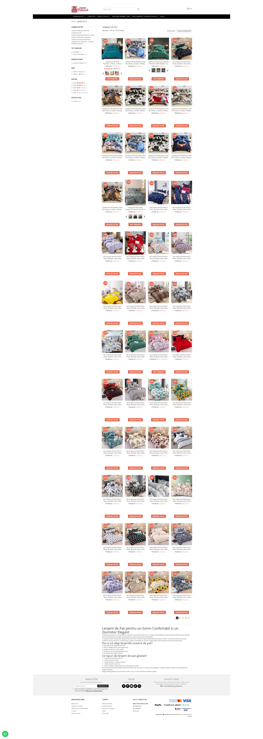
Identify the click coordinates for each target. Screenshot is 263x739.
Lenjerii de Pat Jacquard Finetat (80, 39)
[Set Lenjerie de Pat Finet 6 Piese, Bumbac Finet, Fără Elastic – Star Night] (158, 192)
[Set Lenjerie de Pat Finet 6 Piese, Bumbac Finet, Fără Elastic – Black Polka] (112, 389)
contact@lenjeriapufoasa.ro (173, 686)
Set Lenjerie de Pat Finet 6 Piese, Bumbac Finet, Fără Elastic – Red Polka (182, 356)
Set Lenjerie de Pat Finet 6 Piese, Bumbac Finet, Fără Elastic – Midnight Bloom (182, 596)
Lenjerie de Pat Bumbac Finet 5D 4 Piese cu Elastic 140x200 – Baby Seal (112, 156)
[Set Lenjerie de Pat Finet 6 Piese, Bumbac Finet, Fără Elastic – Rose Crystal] (181, 243)
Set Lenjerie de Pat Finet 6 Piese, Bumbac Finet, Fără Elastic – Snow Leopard (135, 404)
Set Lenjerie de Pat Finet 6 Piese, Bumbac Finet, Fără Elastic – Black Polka (112, 404)
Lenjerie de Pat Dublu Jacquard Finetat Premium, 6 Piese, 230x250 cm (135, 208)
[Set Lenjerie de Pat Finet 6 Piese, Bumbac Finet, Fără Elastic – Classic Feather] (112, 486)
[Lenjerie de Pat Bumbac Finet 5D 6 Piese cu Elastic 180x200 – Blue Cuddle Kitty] (135, 48)
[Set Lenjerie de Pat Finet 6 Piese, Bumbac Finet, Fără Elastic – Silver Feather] (181, 292)
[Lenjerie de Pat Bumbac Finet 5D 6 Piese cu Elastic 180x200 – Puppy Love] (158, 96)
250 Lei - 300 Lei (78, 74)
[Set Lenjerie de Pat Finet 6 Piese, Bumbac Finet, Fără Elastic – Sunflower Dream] (181, 390)
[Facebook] (124, 686)
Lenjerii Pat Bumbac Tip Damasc (81, 37)
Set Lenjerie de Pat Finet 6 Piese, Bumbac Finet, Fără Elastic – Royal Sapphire (112, 452)
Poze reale (105, 713)
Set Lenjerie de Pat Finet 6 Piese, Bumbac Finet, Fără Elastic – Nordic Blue (182, 452)
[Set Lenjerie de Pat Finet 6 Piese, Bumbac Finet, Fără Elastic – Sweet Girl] (181, 192)
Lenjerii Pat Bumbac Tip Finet (80, 31)
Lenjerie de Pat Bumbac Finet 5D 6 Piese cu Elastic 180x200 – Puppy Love (158, 110)
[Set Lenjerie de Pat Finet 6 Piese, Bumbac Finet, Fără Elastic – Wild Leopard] (158, 292)
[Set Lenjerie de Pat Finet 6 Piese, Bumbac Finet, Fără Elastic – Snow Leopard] (135, 390)
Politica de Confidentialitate (93, 691)
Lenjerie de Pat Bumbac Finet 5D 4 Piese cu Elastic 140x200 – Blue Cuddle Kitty (135, 156)
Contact (73, 711)
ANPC (104, 711)
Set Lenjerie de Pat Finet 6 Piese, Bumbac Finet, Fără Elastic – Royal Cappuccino (135, 596)
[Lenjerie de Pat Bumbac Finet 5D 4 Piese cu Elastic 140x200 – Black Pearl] (158, 143)
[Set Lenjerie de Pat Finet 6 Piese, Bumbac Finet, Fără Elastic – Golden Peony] (135, 438)
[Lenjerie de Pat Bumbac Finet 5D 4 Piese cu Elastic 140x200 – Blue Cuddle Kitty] (135, 143)
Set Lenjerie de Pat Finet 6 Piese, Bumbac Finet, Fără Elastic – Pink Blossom (158, 356)
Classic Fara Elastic (78, 54)
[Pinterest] (127, 686)
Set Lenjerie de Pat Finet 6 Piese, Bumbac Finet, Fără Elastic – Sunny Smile (112, 307)
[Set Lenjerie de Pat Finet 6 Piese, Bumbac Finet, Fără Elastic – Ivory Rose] (158, 486)
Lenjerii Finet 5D (76, 33)
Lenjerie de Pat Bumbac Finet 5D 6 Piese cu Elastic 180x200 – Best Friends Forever (182, 110)
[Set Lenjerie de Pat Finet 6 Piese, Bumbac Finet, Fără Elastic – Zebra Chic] (135, 486)
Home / (74, 21)
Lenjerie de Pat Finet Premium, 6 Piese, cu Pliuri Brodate (112, 63)
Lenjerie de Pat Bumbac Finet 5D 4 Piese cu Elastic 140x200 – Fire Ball (182, 156)
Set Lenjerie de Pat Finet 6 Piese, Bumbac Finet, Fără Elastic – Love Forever (135, 258)
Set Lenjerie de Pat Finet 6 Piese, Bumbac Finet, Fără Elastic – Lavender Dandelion (112, 596)
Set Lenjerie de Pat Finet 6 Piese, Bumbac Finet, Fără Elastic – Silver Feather (182, 307)
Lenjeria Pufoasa (78, 63)
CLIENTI (105, 699)
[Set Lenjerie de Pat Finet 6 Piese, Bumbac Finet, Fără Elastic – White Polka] (112, 534)
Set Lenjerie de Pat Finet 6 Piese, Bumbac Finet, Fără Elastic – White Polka (112, 548)
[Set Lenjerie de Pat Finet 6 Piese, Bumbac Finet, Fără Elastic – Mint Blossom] (158, 390)
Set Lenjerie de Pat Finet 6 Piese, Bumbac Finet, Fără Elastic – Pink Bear (182, 500)
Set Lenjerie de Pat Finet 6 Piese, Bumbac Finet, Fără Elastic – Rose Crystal (182, 258)
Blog (162, 16)
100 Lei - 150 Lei (78, 72)
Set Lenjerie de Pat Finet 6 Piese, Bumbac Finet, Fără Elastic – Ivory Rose (158, 500)
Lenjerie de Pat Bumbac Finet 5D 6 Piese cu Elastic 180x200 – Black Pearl (135, 110)
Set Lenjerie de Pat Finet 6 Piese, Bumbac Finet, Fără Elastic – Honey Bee (158, 596)
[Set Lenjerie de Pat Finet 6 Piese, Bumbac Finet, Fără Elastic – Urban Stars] (112, 341)
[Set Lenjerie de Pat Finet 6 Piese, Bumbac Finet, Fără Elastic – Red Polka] (181, 341)
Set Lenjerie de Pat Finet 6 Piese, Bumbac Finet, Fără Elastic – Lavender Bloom (112, 258)
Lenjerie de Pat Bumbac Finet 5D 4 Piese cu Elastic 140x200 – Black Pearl (158, 156)
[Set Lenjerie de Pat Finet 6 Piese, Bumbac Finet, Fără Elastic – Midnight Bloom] (181, 582)
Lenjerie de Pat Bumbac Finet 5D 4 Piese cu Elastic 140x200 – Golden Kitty (112, 208)
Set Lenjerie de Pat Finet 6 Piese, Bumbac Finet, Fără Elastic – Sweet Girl (182, 208)
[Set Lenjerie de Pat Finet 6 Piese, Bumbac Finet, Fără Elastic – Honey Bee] (158, 582)
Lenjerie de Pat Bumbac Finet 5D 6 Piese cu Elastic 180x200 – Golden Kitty (112, 110)
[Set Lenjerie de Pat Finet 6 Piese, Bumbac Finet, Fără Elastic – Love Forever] (135, 243)
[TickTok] (135, 686)
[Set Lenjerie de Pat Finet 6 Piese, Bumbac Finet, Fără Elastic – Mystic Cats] (181, 49)
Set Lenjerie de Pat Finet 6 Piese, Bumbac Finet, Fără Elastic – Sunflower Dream (182, 404)
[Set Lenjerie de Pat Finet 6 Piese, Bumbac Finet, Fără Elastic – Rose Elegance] (135, 292)
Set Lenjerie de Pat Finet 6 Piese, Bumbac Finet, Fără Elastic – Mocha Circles (158, 452)
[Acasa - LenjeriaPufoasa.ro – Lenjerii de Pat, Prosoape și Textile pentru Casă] (81, 9)
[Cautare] (138, 9)
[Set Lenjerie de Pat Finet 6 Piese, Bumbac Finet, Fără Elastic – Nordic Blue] (181, 438)
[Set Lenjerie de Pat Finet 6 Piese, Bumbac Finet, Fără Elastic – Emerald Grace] (135, 341)
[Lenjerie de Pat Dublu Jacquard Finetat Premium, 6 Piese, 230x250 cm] (135, 192)
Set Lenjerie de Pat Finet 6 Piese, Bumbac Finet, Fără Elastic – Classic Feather (112, 500)
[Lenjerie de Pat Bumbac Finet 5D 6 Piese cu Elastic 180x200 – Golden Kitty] (112, 96)
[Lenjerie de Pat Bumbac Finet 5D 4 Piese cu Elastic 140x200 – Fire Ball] (181, 143)
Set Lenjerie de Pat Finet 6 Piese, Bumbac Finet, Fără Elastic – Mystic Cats (182, 63)
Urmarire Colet (75, 713)
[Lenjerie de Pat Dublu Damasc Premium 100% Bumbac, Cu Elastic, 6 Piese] (158, 49)
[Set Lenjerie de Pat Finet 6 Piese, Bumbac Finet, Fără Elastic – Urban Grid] (181, 534)
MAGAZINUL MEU (77, 699)
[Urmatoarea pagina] (188, 618)
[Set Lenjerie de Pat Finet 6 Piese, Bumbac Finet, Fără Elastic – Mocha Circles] (158, 438)
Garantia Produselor (108, 708)
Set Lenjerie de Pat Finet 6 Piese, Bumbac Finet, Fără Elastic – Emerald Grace (135, 356)
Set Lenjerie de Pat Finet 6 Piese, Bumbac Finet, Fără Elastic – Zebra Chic (135, 500)
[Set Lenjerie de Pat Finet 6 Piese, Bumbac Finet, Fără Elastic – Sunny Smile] (112, 292)
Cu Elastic (76, 52)
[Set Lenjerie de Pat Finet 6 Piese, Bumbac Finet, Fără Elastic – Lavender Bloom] (112, 243)
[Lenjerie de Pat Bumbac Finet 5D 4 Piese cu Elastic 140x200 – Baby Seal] (112, 143)
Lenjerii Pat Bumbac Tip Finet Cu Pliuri (82, 35)
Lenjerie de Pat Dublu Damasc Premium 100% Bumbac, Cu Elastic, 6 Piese (158, 63)
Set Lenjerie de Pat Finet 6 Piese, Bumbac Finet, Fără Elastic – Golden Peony (135, 452)
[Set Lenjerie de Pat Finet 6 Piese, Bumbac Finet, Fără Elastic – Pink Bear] (181, 486)
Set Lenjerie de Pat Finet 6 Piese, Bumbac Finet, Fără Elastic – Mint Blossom (158, 404)
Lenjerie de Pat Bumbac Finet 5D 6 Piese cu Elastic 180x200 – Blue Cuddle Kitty (135, 63)
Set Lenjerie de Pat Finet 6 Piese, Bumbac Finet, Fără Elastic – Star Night (158, 208)
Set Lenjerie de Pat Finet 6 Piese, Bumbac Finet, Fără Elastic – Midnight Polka (135, 548)
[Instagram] (139, 686)
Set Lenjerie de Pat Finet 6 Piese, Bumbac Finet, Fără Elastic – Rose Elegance (135, 307)
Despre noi (74, 704)
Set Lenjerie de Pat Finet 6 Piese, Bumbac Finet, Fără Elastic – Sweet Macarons (158, 258)
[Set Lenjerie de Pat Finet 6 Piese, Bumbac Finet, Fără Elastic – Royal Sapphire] (112, 438)
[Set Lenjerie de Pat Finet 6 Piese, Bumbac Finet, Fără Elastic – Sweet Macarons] (158, 243)
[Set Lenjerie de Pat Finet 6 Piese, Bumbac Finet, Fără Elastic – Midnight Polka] (135, 534)
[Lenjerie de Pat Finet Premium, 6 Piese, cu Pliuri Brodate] (112, 48)
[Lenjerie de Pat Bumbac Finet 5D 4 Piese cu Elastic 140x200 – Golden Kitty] (112, 192)
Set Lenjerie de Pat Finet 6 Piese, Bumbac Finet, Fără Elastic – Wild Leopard (158, 307)
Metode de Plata (107, 704)
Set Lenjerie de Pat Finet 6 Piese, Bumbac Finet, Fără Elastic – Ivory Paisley (158, 548)
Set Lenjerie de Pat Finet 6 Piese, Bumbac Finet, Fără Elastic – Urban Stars (112, 356)
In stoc (75, 101)
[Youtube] (131, 686)
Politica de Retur (107, 706)
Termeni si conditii (76, 706)
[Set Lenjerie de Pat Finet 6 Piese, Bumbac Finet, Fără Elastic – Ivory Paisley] (158, 534)
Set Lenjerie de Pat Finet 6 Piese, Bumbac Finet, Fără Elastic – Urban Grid (182, 548)
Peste (75, 83)
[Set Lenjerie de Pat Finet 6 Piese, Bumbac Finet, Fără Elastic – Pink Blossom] (158, 341)
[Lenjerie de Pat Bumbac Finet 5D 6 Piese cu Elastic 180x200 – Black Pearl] (135, 96)
